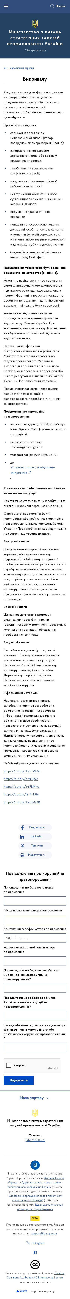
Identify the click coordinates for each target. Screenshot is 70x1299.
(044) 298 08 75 (35, 1140)
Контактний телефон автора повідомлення (35, 929)
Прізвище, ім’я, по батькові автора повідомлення (28, 890)
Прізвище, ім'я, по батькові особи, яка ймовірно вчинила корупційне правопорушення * (31, 975)
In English (38, 1243)
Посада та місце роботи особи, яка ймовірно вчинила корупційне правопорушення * (29, 1002)
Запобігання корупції (22, 68)
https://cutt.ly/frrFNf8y (21, 794)
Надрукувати (37, 854)
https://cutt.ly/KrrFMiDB (22, 802)
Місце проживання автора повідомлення (33, 910)
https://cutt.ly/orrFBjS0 (21, 779)
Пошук (61, 6)
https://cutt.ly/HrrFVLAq (22, 771)
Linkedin (37, 836)
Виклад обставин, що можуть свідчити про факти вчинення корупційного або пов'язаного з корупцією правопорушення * (35, 1032)
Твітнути (37, 845)
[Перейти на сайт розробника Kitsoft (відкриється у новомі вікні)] (22, 1291)
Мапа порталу (32, 1098)
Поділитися (37, 827)
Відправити (19, 1080)
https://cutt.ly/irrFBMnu (21, 787)
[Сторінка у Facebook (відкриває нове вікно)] (35, 1252)
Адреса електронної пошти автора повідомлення (29, 950)
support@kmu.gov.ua (44, 1233)
